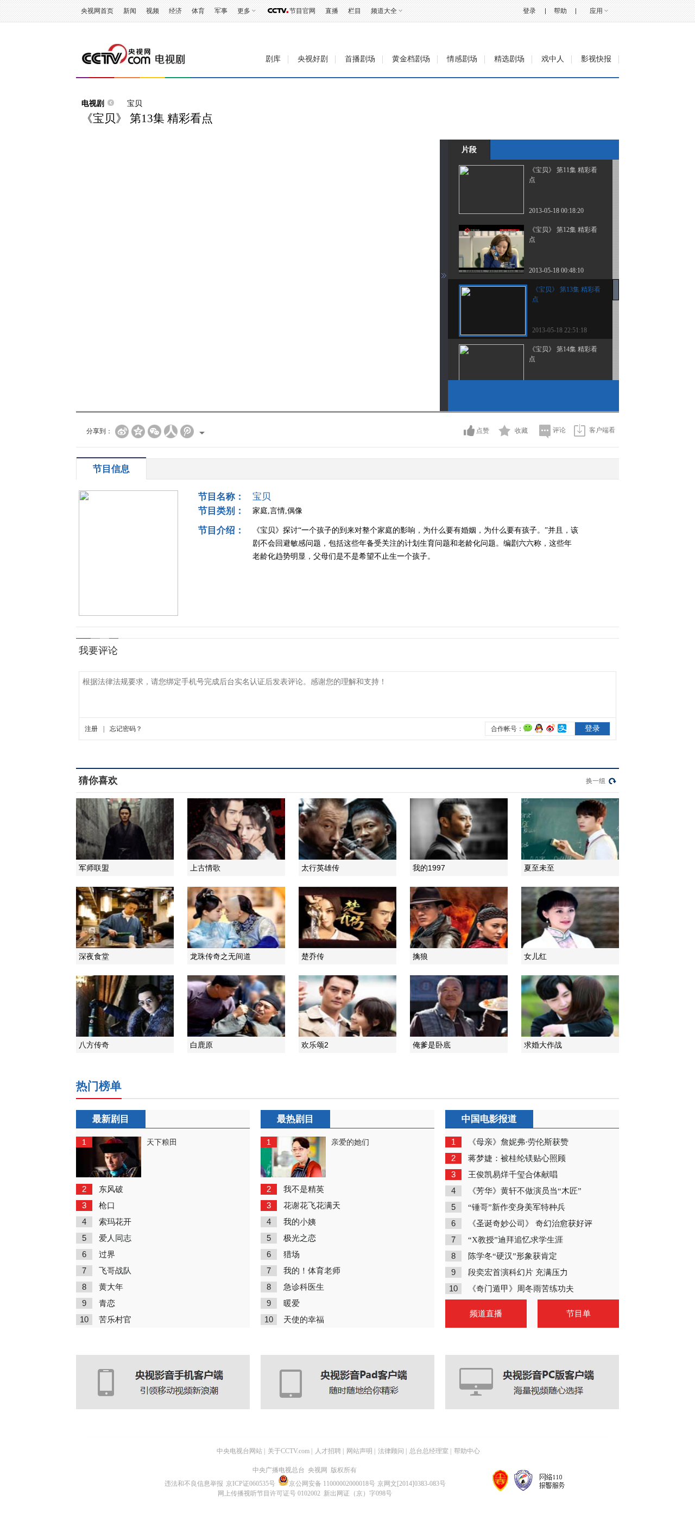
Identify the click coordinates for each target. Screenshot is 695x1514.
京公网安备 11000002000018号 (332, 1483)
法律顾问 (391, 1451)
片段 (469, 149)
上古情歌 (205, 867)
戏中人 (552, 59)
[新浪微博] (122, 431)
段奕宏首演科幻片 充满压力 (518, 1272)
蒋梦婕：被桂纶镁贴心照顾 (517, 1158)
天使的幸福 (303, 1319)
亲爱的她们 (350, 1142)
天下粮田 (162, 1142)
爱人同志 (115, 1238)
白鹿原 (201, 1044)
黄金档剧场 (411, 59)
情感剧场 (462, 59)
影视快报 (596, 59)
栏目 (354, 11)
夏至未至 (539, 867)
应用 (596, 11)
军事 (221, 11)
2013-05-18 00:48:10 (556, 270)
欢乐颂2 (314, 1044)
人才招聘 (328, 1451)
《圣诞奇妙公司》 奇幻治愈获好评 (530, 1223)
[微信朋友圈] (154, 431)
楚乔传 (312, 956)
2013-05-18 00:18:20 (556, 211)
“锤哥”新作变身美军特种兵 (516, 1207)
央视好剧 (313, 59)
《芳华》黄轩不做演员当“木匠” (525, 1191)
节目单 (578, 1313)
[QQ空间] (138, 431)
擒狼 (420, 956)
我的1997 (429, 867)
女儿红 (535, 956)
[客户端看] (579, 430)
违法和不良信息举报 (194, 1483)
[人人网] (171, 431)
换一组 (595, 781)
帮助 (560, 11)
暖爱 (291, 1303)
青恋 (107, 1303)
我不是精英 (303, 1189)
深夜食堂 (94, 956)
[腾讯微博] (187, 431)
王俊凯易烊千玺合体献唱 (513, 1174)
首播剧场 (360, 59)
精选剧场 (509, 59)
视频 (152, 11)
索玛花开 (115, 1221)
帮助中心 (467, 1451)
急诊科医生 (303, 1287)
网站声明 (359, 1451)
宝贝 (134, 103)
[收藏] (504, 431)
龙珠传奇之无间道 (220, 956)
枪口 (107, 1205)
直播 (331, 11)
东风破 (111, 1189)
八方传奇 (94, 1044)
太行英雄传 (320, 867)
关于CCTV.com (288, 1451)
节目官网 (302, 11)
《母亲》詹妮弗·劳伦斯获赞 (518, 1142)
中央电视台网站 (239, 1451)
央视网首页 (97, 11)
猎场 (291, 1254)
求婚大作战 (543, 1044)
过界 (107, 1254)
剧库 (273, 59)
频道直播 (486, 1313)
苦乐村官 (115, 1319)
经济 (175, 11)
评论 (559, 430)
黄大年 (111, 1287)
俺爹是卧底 (432, 1044)
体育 (198, 11)
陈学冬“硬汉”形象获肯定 (512, 1256)
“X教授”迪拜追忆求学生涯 (515, 1239)
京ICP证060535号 (250, 1483)
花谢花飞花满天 (311, 1205)
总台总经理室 (428, 1451)
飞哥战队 (115, 1270)
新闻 (129, 11)
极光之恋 (299, 1238)
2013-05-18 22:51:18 (559, 330)
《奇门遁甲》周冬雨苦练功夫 (521, 1288)
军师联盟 (94, 867)
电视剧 (92, 103)
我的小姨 (299, 1221)
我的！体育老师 (311, 1270)
